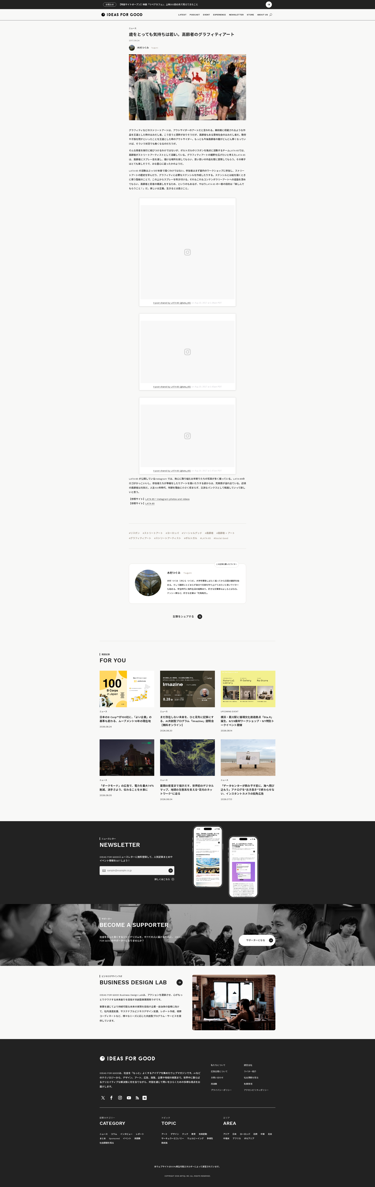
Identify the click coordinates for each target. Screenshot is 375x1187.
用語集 (214, 1084)
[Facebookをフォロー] (111, 1098)
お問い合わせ (217, 1077)
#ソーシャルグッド (192, 533)
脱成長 (164, 1143)
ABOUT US (262, 14)
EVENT (206, 14)
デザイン (175, 1134)
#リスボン (134, 533)
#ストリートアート (153, 533)
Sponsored (114, 1138)
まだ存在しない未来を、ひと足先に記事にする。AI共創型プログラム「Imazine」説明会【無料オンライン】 (187, 721)
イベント (127, 1138)
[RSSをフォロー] (137, 1098)
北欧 (255, 1134)
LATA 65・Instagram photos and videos (167, 499)
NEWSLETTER (236, 14)
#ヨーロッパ (172, 533)
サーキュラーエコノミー (172, 1138)
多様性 (210, 1138)
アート (164, 1134)
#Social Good (221, 538)
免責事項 (248, 1084)
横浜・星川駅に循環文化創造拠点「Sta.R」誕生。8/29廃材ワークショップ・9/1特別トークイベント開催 (247, 721)
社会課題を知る (251, 1077)
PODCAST (195, 14)
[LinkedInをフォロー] (145, 1098)
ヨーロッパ (245, 1134)
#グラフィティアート (140, 538)
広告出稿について (219, 1071)
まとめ (103, 1138)
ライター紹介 (250, 1071)
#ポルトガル (190, 538)
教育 (193, 1134)
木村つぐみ (143, 47)
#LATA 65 (205, 538)
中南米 (226, 1138)
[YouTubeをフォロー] (129, 1098)
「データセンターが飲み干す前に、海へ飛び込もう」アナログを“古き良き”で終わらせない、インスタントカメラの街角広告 (248, 789)
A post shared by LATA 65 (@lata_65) (172, 303)
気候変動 (203, 1134)
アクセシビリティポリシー (256, 1090)
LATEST (182, 14)
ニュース (132, 28)
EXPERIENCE (219, 14)
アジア (226, 1134)
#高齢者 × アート (225, 533)
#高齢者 (209, 533)
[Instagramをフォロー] (120, 1098)
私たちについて (218, 1065)
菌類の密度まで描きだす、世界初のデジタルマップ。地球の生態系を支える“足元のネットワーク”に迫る (187, 789)
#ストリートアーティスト (167, 538)
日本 (234, 1134)
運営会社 (248, 1065)
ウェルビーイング (195, 1138)
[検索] (271, 14)
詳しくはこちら (162, 879)
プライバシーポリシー (221, 1090)
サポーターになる (255, 940)
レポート (140, 1134)
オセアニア (249, 1138)
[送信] (170, 870)
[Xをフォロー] (103, 1097)
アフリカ (237, 1138)
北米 (270, 1134)
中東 (263, 1134)
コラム (114, 1134)
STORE (250, 14)
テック (185, 1134)
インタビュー (126, 1134)
